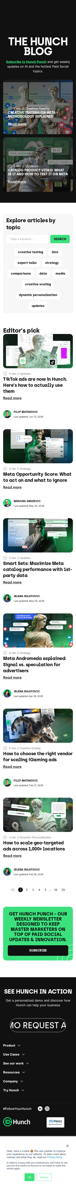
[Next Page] (63, 890)
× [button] (67, 1144)
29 (55, 889)
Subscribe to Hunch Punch (26, 62)
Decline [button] (44, 1177)
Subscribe (38, 950)
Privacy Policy (54, 1157)
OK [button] (29, 1177)
